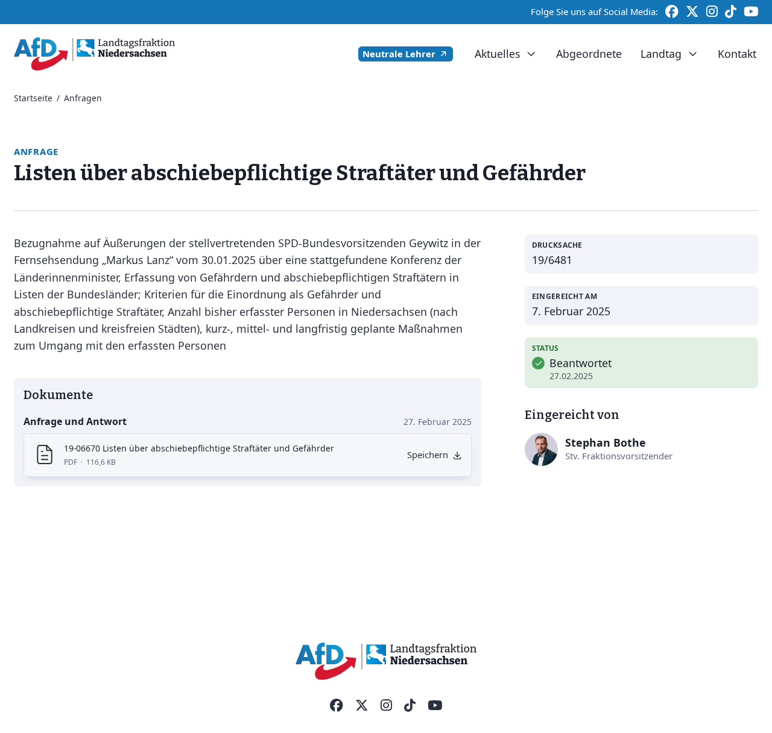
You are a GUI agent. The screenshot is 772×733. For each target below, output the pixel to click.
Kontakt (737, 53)
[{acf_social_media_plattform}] (336, 706)
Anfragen (83, 98)
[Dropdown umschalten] (530, 54)
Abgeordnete (589, 53)
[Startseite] (94, 54)
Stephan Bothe (605, 442)
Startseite (33, 98)
